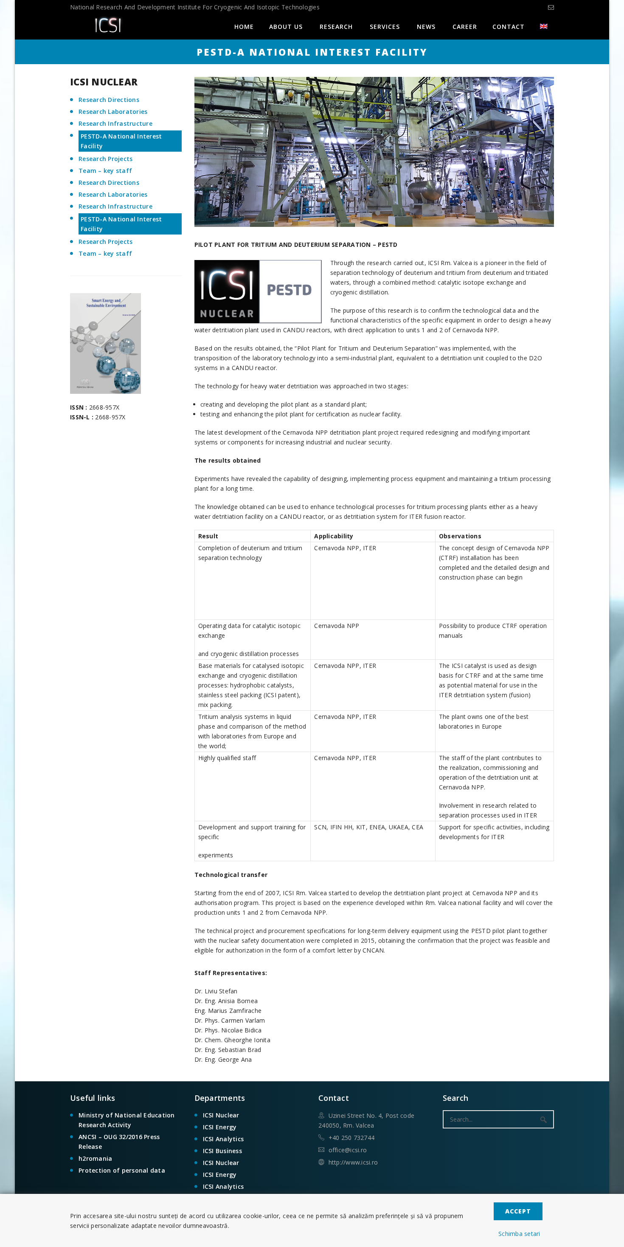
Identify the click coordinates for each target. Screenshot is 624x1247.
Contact (508, 27)
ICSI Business (222, 1151)
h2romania (95, 1158)
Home (244, 27)
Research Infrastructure (115, 123)
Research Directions (109, 100)
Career (465, 27)
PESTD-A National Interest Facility (121, 141)
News (426, 27)
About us (286, 27)
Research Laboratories (113, 111)
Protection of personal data (122, 1170)
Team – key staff (105, 171)
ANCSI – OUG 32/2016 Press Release (119, 1142)
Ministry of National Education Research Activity (127, 1120)
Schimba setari (519, 1234)
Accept (518, 1211)
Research (336, 27)
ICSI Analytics (223, 1139)
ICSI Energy (220, 1127)
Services (385, 27)
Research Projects (105, 159)
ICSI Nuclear (221, 1115)
